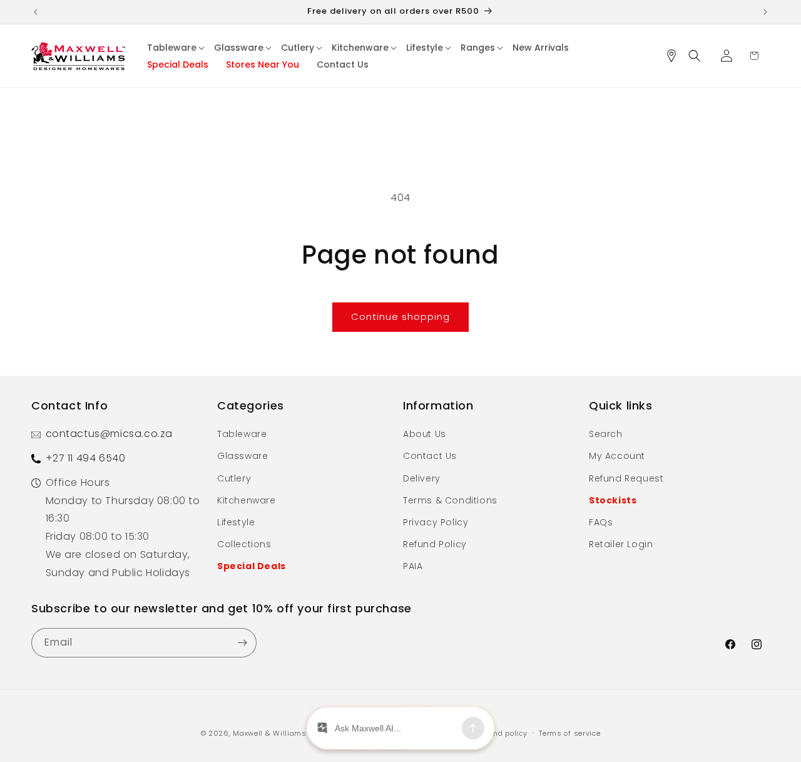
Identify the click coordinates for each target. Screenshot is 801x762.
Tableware (242, 434)
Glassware (242, 456)
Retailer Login (621, 544)
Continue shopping (400, 316)
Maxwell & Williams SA (276, 733)
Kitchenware (246, 500)
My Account (617, 456)
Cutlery (234, 478)
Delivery (422, 478)
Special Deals (251, 566)
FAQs (601, 522)
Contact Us (430, 456)
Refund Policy (435, 544)
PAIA (412, 566)
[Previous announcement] (35, 12)
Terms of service (569, 733)
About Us (424, 434)
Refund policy (501, 733)
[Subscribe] (242, 642)
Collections (244, 544)
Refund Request (626, 478)
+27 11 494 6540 (86, 458)
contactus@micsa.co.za (109, 433)
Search (606, 434)
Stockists (612, 500)
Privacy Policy (435, 522)
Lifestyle (236, 522)
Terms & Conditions (450, 500)
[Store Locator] (676, 56)
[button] (176, 47)
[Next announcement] (765, 12)
